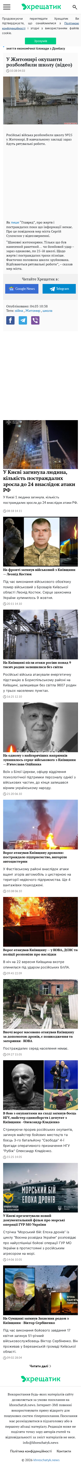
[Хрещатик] (41, 7)
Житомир (32, 310)
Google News (25, 288)
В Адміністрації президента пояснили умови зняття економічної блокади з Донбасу (39, 46)
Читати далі (39, 1366)
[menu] (6, 7)
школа (47, 310)
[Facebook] (10, 320)
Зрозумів (40, 41)
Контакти (64, 1451)
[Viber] (35, 320)
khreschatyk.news (46, 1460)
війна (19, 310)
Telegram (62, 288)
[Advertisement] (40, 182)
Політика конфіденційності (31, 1451)
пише (15, 222)
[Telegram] (23, 320)
